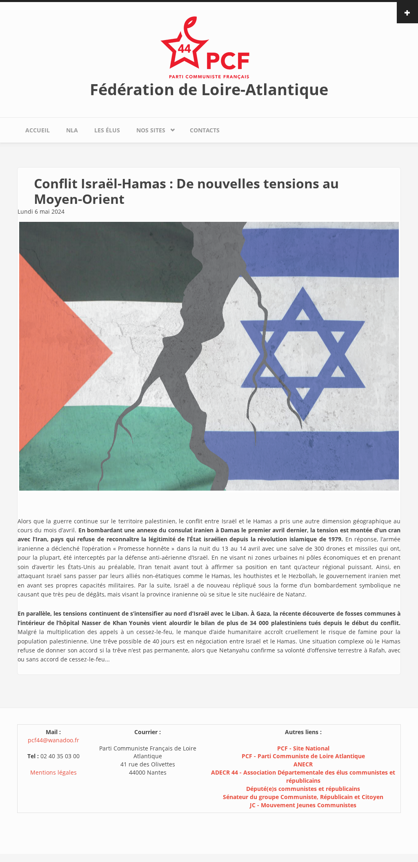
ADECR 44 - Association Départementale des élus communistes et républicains (303, 776)
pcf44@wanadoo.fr (53, 740)
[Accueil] (209, 47)
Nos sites (146, 128)
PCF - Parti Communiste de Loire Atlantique (303, 756)
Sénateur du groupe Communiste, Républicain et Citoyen (303, 797)
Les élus (107, 130)
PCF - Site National (303, 748)
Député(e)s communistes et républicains (303, 789)
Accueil (37, 130)
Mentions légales (53, 772)
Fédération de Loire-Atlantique (209, 89)
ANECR (303, 764)
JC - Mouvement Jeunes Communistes (303, 805)
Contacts (205, 130)
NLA (72, 130)
